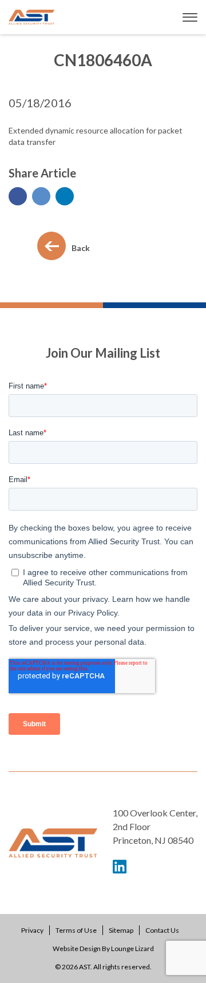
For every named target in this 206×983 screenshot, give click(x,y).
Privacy (32, 930)
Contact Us (162, 930)
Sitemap (121, 930)
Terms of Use (76, 930)
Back (81, 248)
